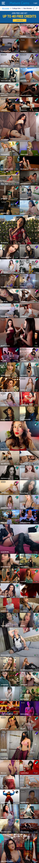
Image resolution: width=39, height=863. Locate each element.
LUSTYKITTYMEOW (7, 714)
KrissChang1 (24, 493)
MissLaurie (23, 198)
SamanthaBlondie (6, 508)
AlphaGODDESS (5, 802)
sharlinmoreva (5, 478)
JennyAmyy (4, 684)
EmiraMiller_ (4, 198)
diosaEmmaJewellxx (26, 670)
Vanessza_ (23, 110)
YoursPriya (4, 758)
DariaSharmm (24, 699)
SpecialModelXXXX (7, 169)
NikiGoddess (24, 714)
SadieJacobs (5, 729)
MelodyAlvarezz (25, 184)
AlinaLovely (24, 154)
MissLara (3, 773)
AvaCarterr (4, 95)
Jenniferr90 (4, 213)
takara (22, 272)
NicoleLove (24, 463)
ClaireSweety (24, 832)
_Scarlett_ (23, 36)
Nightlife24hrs (24, 802)
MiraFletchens (5, 346)
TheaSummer (24, 257)
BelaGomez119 (5, 419)
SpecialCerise (5, 463)
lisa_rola (3, 788)
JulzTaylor (23, 508)
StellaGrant (23, 390)
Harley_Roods (5, 449)
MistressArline (5, 655)
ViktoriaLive (24, 596)
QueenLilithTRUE (6, 257)
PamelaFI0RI (5, 316)
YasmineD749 (5, 625)
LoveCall (23, 581)
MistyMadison (5, 36)
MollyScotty (4, 66)
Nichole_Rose (5, 581)
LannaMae (23, 360)
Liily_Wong (4, 301)
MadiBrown (4, 272)
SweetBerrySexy (6, 832)
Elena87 (22, 729)
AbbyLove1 (4, 522)
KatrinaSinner (5, 139)
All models (5, 8)
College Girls (16, 8)
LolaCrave (4, 110)
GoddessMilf (24, 817)
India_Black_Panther (7, 861)
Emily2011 (23, 213)
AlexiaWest (23, 301)
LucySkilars (4, 405)
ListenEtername (25, 522)
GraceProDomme (25, 95)
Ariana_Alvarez (5, 375)
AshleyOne (23, 287)
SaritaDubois (5, 493)
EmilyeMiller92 (5, 567)
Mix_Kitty (3, 360)
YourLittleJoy (24, 80)
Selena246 (23, 684)
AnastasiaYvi (5, 154)
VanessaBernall (5, 80)
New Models (28, 8)
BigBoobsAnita (5, 596)
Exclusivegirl (5, 611)
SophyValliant (24, 773)
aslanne (3, 817)
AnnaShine (23, 611)
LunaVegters (24, 316)
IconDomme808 (25, 419)
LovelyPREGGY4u (6, 670)
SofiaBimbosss (5, 390)
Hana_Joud (4, 184)
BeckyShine (4, 242)
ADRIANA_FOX (25, 788)
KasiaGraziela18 (6, 51)
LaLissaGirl (23, 375)
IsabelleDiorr (24, 567)
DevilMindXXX (5, 287)
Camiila (22, 625)
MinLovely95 (24, 478)
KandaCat (23, 51)
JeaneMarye (24, 405)
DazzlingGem (24, 169)
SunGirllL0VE (5, 552)
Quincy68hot (5, 699)
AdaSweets (24, 66)
